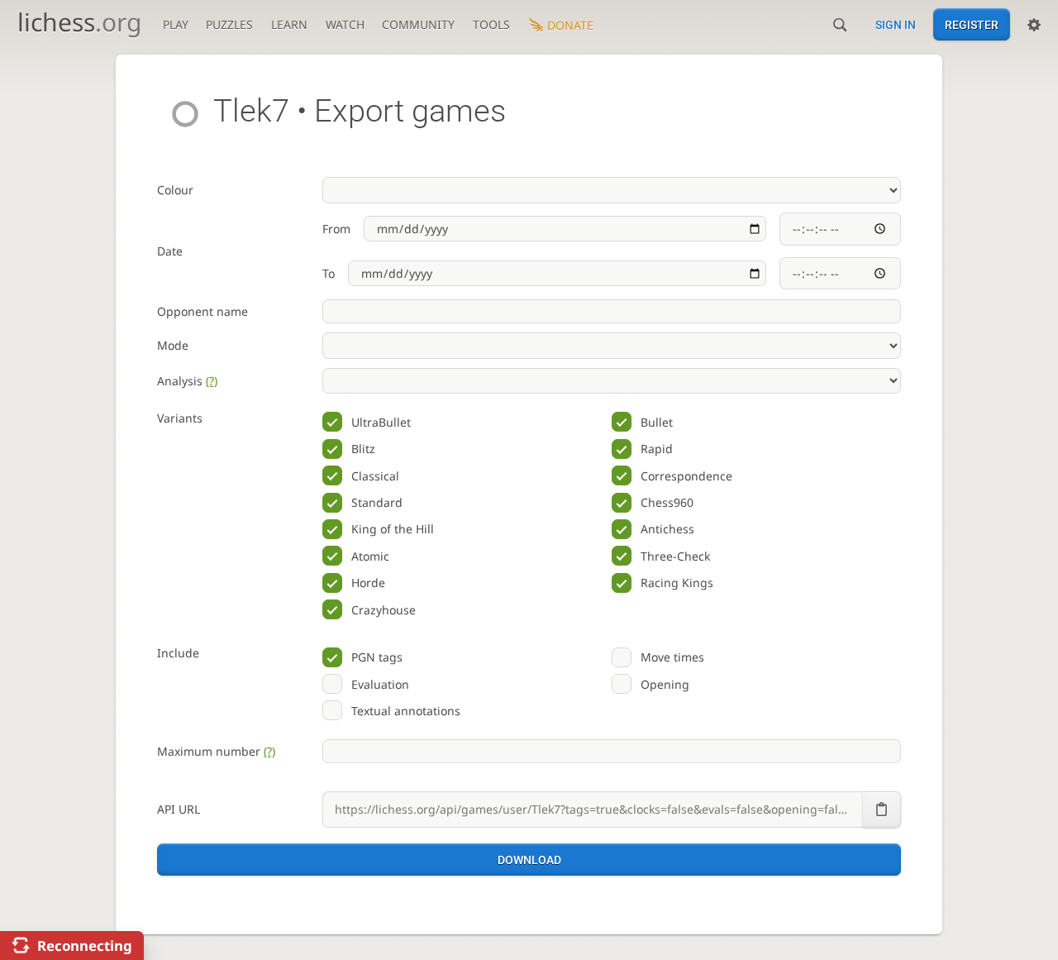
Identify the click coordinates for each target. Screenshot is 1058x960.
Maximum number (216, 751)
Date (170, 251)
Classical (375, 476)
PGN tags (377, 657)
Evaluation (380, 684)
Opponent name (202, 311)
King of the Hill (392, 529)
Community (418, 24)
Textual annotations (405, 711)
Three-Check (675, 556)
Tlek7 (251, 111)
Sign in (895, 24)
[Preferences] (1034, 25)
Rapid (657, 448)
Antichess (667, 529)
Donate (570, 25)
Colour (175, 190)
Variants (180, 418)
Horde (368, 582)
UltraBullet (381, 422)
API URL (178, 809)
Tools (491, 24)
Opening (665, 684)
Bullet (657, 422)
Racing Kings (677, 582)
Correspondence (686, 476)
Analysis (187, 381)
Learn (289, 24)
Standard (377, 502)
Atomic (370, 556)
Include (178, 653)
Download (529, 860)
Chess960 (667, 502)
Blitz (363, 448)
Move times (672, 657)
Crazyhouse (383, 610)
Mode (172, 345)
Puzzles (229, 24)
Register (971, 24)
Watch (345, 24)
